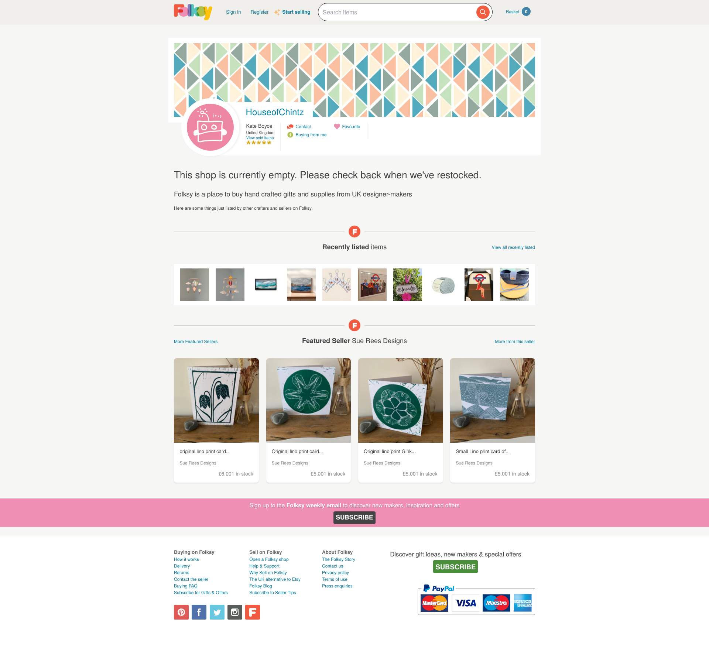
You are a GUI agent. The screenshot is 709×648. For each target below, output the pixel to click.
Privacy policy (335, 572)
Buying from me (311, 134)
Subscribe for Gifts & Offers (201, 592)
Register (260, 11)
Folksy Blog (260, 586)
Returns (181, 572)
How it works (186, 559)
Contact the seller (191, 579)
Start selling (296, 12)
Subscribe (354, 517)
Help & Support (264, 566)
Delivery (182, 566)
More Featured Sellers (196, 341)
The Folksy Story (338, 559)
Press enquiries (337, 586)
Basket (516, 11)
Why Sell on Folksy (268, 572)
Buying (186, 586)
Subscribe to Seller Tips (272, 592)
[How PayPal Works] (476, 618)
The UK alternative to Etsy (275, 579)
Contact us (332, 566)
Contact (303, 126)
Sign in (233, 11)
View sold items (260, 138)
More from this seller (515, 341)
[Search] (483, 12)
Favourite (351, 126)
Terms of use (334, 579)
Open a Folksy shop (268, 559)
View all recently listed (513, 247)
